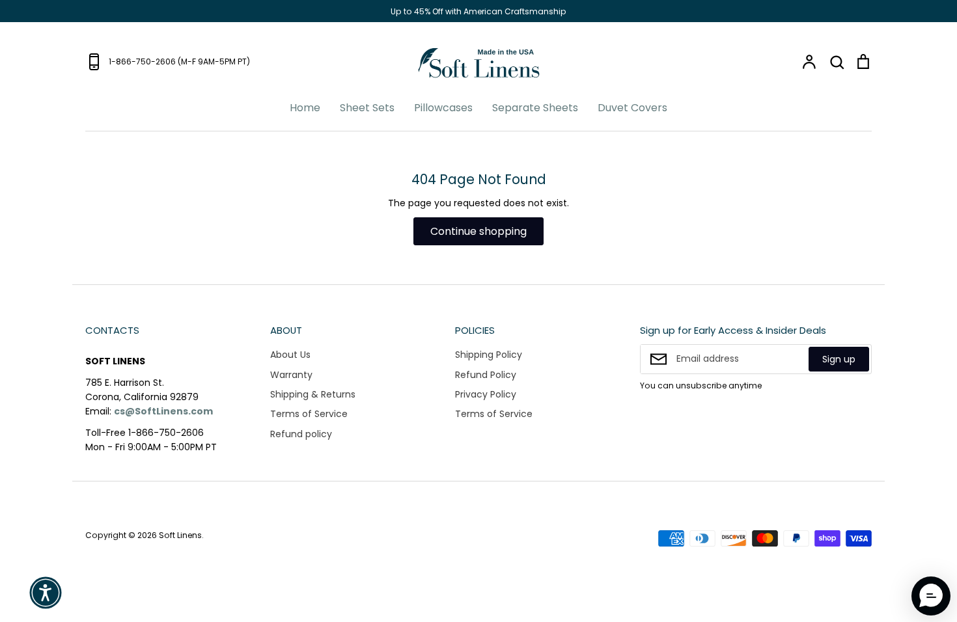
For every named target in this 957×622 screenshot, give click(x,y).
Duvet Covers (632, 107)
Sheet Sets (367, 107)
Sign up (838, 359)
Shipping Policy (488, 354)
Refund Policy (485, 374)
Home (305, 107)
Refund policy (301, 433)
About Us (290, 354)
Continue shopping (478, 231)
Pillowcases (443, 107)
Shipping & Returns (312, 394)
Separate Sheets (535, 107)
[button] (45, 592)
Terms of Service (309, 413)
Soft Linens (180, 535)
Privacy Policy (485, 394)
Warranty (291, 374)
